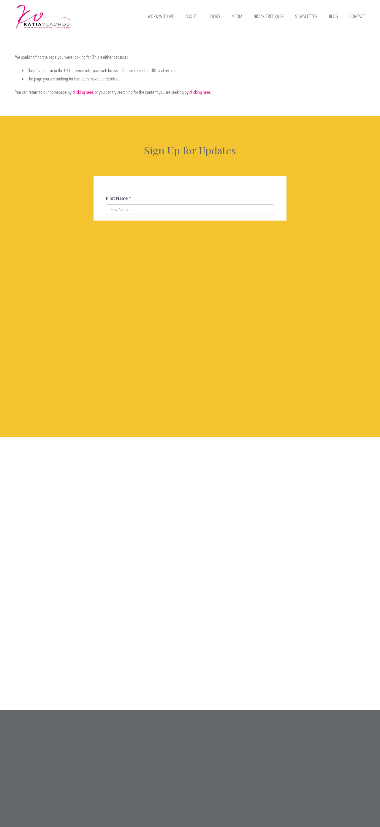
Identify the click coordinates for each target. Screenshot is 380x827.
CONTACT (357, 16)
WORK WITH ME (161, 16)
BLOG (333, 16)
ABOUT (191, 16)
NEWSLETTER (306, 16)
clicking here (82, 92)
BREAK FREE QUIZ (269, 16)
